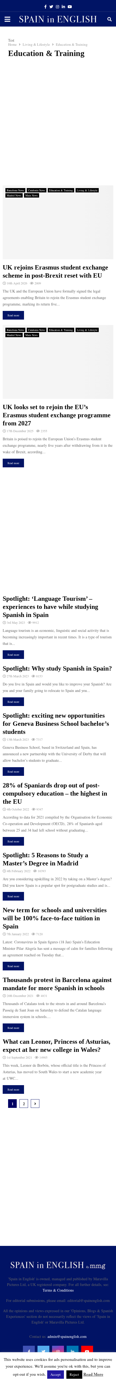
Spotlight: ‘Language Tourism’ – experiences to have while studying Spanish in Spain (50, 606)
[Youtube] (87, 1352)
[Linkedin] (73, 1352)
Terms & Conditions (58, 1290)
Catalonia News (36, 190)
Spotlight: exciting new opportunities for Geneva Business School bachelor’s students (56, 723)
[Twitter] (43, 1352)
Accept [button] (55, 1374)
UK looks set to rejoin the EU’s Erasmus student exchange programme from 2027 (57, 415)
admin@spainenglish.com (67, 1336)
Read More (93, 1374)
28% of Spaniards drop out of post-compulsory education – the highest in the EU (55, 793)
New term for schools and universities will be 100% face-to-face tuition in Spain (55, 918)
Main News (31, 195)
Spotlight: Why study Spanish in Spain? (57, 668)
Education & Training (61, 190)
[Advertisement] (58, 122)
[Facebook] (29, 1352)
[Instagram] (58, 1352)
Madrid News (14, 195)
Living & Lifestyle (87, 190)
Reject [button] (74, 1374)
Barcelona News (15, 190)
